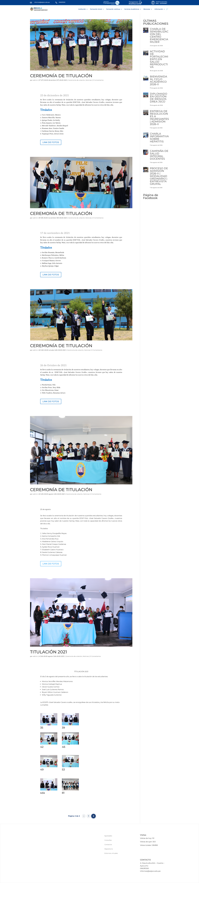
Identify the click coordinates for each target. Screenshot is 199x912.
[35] (48, 725)
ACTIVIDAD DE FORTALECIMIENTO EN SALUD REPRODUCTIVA (159, 59)
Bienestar (147, 9)
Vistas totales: (146, 845)
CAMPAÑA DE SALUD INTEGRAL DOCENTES (159, 154)
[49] (48, 767)
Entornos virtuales (111, 853)
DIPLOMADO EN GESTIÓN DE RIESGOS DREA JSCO (158, 97)
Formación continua (113, 9)
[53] (70, 767)
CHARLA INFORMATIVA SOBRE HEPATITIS (159, 137)
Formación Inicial (96, 9)
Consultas (108, 840)
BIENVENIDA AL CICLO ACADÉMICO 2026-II (158, 80)
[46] (70, 744)
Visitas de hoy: (146, 838)
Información (159, 9)
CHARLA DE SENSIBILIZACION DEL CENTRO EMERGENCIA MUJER (159, 35)
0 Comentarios (98, 80)
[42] (48, 744)
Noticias (89, 80)
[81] (70, 790)
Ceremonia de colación (76, 80)
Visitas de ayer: (146, 842)
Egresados (108, 836)
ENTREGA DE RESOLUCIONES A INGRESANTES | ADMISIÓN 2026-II (159, 118)
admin (35, 80)
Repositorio (108, 849)
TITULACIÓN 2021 (48, 651)
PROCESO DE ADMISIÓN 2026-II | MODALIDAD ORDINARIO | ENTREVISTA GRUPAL (159, 176)
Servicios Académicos (131, 9)
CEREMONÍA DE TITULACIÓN (61, 75)
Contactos (108, 844)
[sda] (48, 790)
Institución (82, 9)
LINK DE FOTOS (50, 142)
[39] (70, 725)
